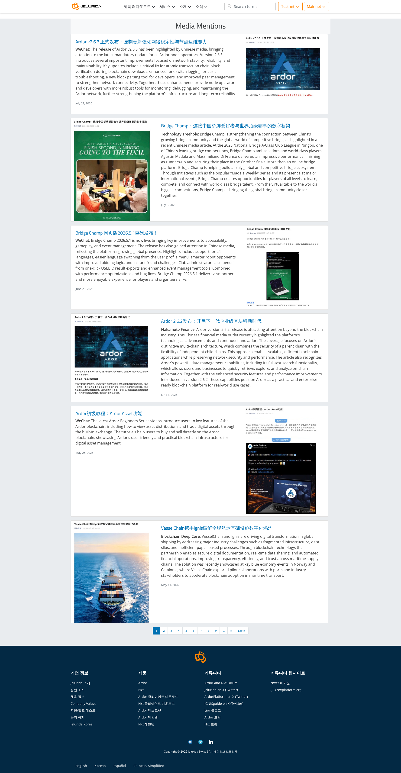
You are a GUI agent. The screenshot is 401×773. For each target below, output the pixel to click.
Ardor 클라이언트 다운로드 (158, 696)
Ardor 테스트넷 (149, 710)
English (81, 765)
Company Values (83, 703)
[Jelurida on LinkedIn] (211, 741)
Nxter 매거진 (280, 683)
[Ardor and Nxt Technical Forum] (190, 741)
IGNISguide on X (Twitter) (223, 703)
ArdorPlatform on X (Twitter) (226, 696)
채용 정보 (77, 696)
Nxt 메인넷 (146, 724)
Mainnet (314, 6)
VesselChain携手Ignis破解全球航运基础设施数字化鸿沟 (216, 527)
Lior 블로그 (212, 710)
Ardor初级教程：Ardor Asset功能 (108, 413)
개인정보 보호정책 (225, 752)
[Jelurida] (200, 656)
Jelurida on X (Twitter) (221, 690)
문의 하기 (77, 717)
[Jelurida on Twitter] (200, 741)
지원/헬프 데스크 (83, 710)
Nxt (141, 690)
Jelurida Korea (82, 724)
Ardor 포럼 (212, 717)
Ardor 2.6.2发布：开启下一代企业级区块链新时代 (211, 321)
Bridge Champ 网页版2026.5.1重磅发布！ (116, 232)
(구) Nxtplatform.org (286, 690)
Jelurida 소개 (80, 683)
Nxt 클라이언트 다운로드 (156, 703)
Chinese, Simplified (148, 765)
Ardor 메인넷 (148, 717)
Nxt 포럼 (210, 724)
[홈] (89, 7)
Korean (100, 765)
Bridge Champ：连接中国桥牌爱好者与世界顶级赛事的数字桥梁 (226, 125)
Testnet (287, 6)
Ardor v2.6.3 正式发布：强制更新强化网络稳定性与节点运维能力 (141, 41)
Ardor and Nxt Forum (220, 683)
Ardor (142, 683)
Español (119, 765)
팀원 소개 (77, 690)
